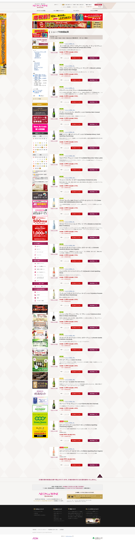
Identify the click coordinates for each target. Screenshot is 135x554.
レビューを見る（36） (70, 379)
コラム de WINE (94, 10)
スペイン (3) (37, 65)
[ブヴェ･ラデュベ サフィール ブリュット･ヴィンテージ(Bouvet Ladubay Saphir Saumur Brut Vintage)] (53, 68)
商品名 (60, 38)
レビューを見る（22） (70, 177)
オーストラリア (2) (38, 67)
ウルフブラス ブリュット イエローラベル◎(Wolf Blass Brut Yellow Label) (80, 158)
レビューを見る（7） (70, 269)
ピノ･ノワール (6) (38, 90)
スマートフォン (69, 536)
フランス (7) (37, 62)
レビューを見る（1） (70, 43)
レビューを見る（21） (70, 110)
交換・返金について (58, 513)
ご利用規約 (61, 529)
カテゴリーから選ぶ (41, 10)
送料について (56, 517)
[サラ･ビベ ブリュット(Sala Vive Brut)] (53, 360)
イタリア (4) (37, 63)
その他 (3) (36, 92)
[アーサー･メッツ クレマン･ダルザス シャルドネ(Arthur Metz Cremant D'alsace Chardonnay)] (53, 113)
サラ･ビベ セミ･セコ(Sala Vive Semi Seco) (71, 381)
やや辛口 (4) (38, 54)
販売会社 (34, 529)
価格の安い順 (69, 38)
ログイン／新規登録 (66, 7)
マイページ (75, 7)
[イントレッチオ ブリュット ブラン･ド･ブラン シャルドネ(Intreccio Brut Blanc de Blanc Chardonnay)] (53, 316)
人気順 (56, 38)
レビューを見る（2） (70, 422)
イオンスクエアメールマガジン (92, 515)
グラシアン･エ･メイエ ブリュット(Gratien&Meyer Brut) (75, 90)
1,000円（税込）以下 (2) (39, 74)
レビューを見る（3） (70, 65)
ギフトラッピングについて (59, 520)
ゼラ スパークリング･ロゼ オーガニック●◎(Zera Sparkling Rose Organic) (81, 451)
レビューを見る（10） (70, 155)
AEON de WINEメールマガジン (92, 513)
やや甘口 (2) (38, 55)
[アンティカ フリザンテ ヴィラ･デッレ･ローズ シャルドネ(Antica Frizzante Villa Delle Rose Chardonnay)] (53, 294)
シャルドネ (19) (37, 91)
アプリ (81, 7)
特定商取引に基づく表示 (53, 529)
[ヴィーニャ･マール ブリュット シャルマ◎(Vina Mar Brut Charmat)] (53, 404)
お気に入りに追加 (54, 52)
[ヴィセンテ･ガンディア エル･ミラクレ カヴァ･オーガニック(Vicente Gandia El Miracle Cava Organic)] (53, 248)
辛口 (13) (37, 53)
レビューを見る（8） (70, 221)
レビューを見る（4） (70, 88)
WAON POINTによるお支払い (40, 515)
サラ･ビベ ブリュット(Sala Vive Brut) (70, 360)
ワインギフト (76, 10)
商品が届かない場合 (58, 518)
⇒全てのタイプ (37, 57)
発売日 (64, 38)
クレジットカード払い (38, 511)
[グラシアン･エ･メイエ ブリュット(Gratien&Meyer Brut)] (53, 91)
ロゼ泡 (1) (37, 56)
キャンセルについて (58, 511)
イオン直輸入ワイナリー (58, 10)
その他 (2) (36, 69)
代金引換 (36, 513)
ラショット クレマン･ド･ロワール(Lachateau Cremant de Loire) (78, 180)
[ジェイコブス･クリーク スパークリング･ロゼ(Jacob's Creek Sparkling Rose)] (53, 271)
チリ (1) (36, 66)
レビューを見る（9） (70, 132)
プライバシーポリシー (42, 529)
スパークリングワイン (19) (40, 51)
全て (83, 38)
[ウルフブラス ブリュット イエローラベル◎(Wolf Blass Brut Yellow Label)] (53, 158)
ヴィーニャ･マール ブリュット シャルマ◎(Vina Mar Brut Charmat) (78, 403)
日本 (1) (36, 68)
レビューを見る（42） (70, 335)
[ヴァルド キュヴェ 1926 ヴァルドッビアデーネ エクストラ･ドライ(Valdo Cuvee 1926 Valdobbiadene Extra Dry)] (53, 202)
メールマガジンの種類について (92, 511)
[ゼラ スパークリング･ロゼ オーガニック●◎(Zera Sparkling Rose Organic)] (53, 451)
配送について (56, 515)
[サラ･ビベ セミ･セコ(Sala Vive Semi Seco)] (53, 382)
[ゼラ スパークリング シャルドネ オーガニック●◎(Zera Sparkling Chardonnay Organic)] (53, 425)
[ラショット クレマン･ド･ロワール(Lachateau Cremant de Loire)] (53, 180)
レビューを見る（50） (70, 357)
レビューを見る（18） (70, 245)
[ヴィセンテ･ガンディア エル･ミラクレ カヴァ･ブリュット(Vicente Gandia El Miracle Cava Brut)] (53, 338)
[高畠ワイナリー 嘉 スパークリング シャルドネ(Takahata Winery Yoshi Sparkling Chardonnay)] (53, 135)
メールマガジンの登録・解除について (93, 517)
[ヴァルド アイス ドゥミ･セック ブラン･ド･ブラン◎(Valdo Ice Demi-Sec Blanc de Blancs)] (53, 224)
